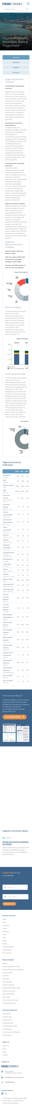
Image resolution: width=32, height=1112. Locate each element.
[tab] (16, 57)
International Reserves (7, 663)
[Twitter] (6, 1094)
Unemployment (8, 554)
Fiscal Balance (8, 560)
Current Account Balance (6, 598)
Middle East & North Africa (11, 988)
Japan (5, 941)
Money (7, 570)
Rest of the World (9, 994)
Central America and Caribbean (13, 969)
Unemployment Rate (10, 1026)
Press (4, 1052)
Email (5, 892)
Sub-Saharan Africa (9, 1003)
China (5, 922)
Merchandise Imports (7, 632)
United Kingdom (8, 947)
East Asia (6, 976)
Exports (7, 536)
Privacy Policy (7, 1101)
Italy (4, 938)
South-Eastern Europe (10, 1000)
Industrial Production (7, 547)
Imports (7, 541)
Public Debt (7, 565)
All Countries (7, 953)
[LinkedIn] (2, 1094)
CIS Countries (7, 973)
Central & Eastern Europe (11, 966)
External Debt (8, 676)
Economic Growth (8, 498)
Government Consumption (8, 522)
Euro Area (6, 925)
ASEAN (5, 963)
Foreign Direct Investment (8, 655)
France (5, 928)
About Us (6, 1046)
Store (4, 1049)
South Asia (6, 997)
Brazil (4, 919)
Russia (5, 944)
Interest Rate (7, 1020)
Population (7, 476)
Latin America (7, 982)
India (4, 934)
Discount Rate (8, 580)
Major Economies (8, 985)
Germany (6, 931)
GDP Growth (7, 1014)
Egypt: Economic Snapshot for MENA (15, 843)
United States (7, 950)
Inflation (8, 575)
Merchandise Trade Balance (8, 617)
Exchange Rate (8, 585)
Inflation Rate (7, 1017)
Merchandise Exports (7, 625)
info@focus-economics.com (14, 1077)
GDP (5, 481)
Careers (5, 1055)
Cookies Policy (18, 1101)
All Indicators (7, 1035)
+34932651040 (10, 1082)
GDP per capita (8, 486)
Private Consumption (8, 514)
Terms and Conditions (11, 1103)
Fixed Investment (7, 530)
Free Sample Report (13, 717)
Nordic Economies (9, 991)
